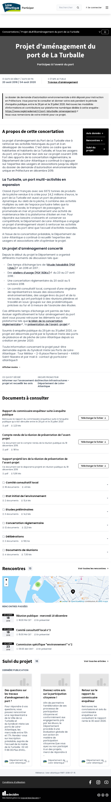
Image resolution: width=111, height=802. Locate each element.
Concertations (10, 32)
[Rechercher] (78, 7)
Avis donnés (93, 133)
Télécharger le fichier (92, 418)
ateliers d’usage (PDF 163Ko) (32, 272)
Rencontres (93, 140)
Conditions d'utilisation (13, 782)
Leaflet (64, 601)
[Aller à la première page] (21, 7)
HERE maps (103, 601)
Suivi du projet (90, 149)
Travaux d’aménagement (63, 82)
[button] (11, 367)
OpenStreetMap (77, 601)
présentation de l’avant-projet (49, 324)
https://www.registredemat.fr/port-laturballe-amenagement (41, 111)
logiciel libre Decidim (31, 798)
